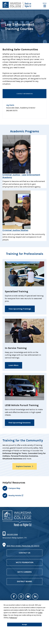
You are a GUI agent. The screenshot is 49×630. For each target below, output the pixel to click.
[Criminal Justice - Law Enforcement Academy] (24, 154)
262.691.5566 (12, 534)
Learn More (13, 365)
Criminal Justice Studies (15, 230)
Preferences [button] (13, 618)
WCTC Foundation (24, 562)
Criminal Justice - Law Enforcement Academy (21, 176)
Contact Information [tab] (25, 94)
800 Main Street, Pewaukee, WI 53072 (23, 546)
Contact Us (24, 553)
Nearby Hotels (14, 495)
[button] (45, 5)
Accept (24, 624)
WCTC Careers (24, 572)
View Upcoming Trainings (20, 309)
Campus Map (14, 488)
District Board (24, 581)
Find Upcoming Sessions (20, 422)
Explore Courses (23, 466)
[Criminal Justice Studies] (24, 209)
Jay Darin (10, 105)
